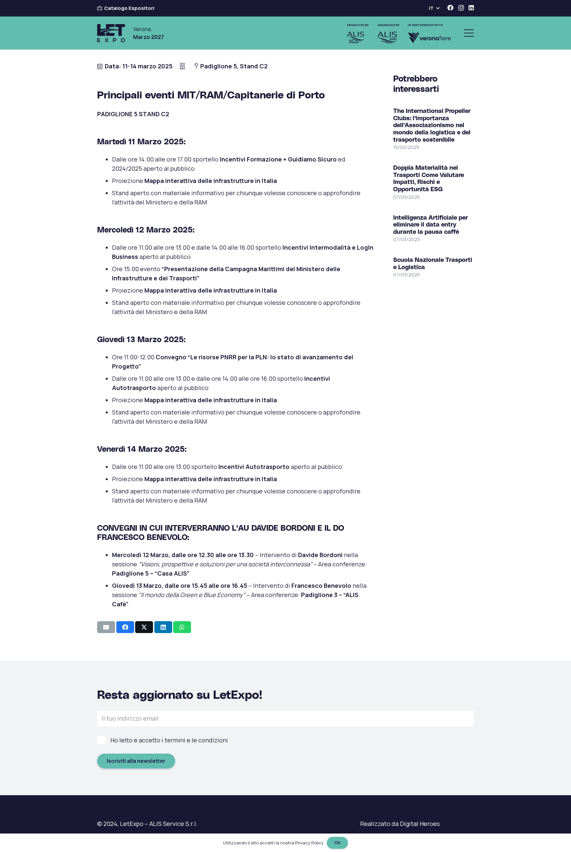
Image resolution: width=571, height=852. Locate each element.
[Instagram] (461, 8)
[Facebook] (450, 8)
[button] (434, 8)
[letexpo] (111, 33)
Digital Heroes (420, 824)
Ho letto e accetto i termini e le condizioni (169, 740)
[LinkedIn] (471, 8)
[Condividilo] (125, 627)
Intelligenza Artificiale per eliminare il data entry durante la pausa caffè (430, 223)
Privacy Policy (309, 843)
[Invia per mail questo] (106, 627)
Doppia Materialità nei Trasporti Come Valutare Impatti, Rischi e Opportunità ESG (428, 178)
